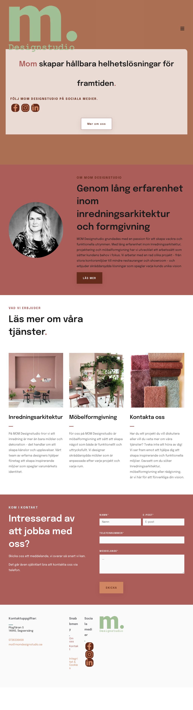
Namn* (104, 515)
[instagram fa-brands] (25, 108)
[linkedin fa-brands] (35, 108)
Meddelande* (109, 551)
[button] (96, 124)
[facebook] (15, 108)
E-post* (148, 515)
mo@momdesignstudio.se (25, 644)
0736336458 (16, 640)
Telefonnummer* (112, 533)
